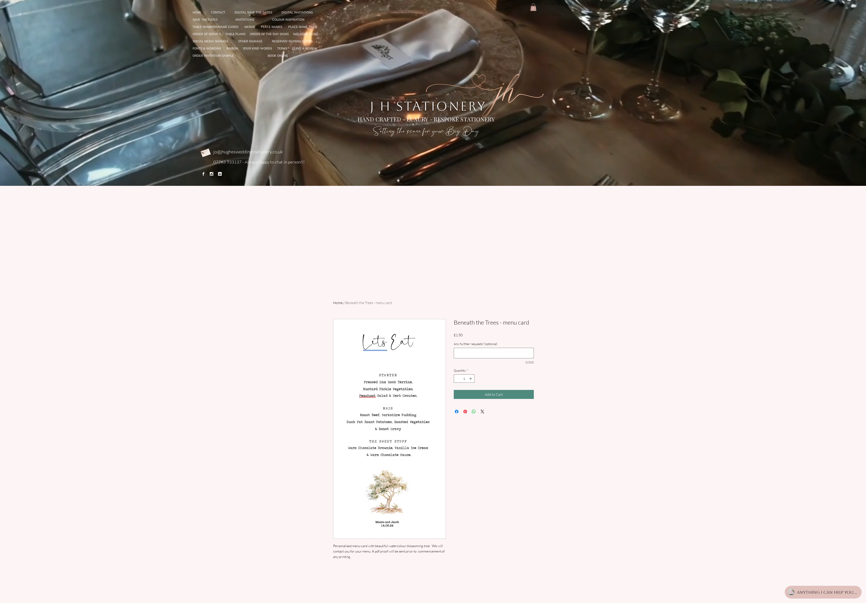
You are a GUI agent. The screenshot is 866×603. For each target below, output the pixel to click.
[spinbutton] (464, 378)
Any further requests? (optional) (475, 344)
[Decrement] (457, 378)
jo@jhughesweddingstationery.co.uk (248, 152)
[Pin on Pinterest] (465, 411)
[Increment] (471, 378)
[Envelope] (205, 152)
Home (338, 302)
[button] (533, 7)
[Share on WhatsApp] (474, 411)
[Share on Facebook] (456, 411)
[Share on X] (482, 411)
